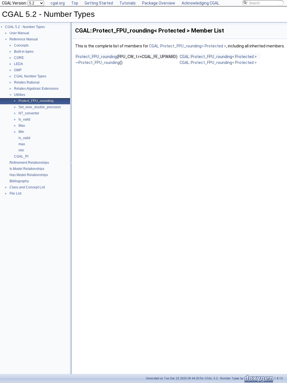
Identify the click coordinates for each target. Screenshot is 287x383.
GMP (18, 70)
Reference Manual (24, 39)
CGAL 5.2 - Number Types (25, 27)
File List (15, 193)
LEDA (18, 64)
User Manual (19, 33)
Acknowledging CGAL (200, 3)
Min (21, 132)
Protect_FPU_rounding (36, 101)
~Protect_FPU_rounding (98, 62)
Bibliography (19, 181)
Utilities (19, 95)
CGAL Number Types (30, 76)
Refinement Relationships (29, 163)
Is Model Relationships (27, 169)
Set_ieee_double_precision (39, 107)
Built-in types (24, 52)
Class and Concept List (27, 187)
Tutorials (127, 3)
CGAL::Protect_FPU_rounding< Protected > (187, 46)
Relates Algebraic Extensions (36, 89)
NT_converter (28, 113)
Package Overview (158, 3)
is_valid (24, 138)
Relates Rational (27, 82)
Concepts (21, 45)
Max (21, 126)
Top (74, 3)
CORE (19, 58)
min (21, 150)
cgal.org (57, 3)
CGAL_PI (21, 156)
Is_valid (24, 119)
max (21, 144)
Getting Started (99, 3)
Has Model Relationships (29, 175)
